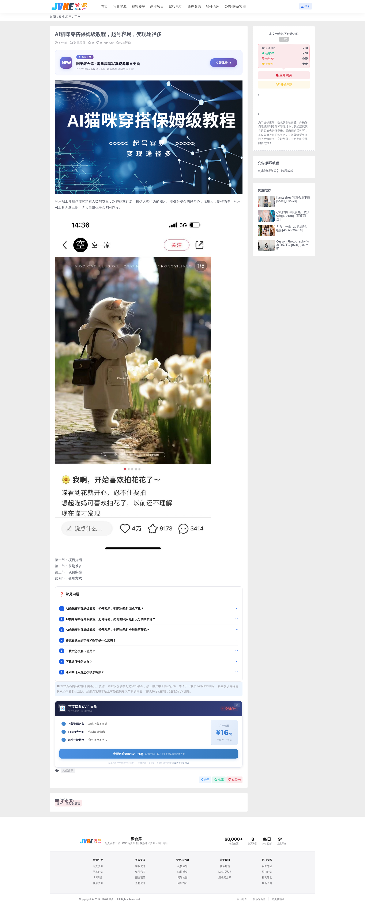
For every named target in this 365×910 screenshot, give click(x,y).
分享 (207, 779)
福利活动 (267, 877)
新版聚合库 (224, 877)
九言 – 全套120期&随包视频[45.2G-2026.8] (291, 228)
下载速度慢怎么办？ (79, 661)
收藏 (221, 779)
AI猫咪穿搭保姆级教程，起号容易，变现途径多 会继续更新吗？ (108, 630)
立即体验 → (223, 63)
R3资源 (98, 877)
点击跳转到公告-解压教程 (276, 171)
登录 (307, 6)
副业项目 (157, 6)
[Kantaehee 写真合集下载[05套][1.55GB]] (266, 201)
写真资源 (120, 6)
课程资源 (194, 6)
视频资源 (138, 6)
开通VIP (286, 84)
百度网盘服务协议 (180, 763)
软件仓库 (212, 6)
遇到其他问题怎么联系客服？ (85, 672)
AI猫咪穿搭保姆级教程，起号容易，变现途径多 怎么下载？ (105, 608)
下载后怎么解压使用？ (80, 651)
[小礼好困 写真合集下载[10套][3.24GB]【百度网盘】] (266, 216)
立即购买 (285, 75)
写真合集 (98, 871)
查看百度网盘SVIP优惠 (149, 754)
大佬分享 (67, 770)
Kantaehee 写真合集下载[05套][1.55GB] (293, 199)
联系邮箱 (225, 866)
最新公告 (267, 883)
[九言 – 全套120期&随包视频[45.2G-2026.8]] (266, 230)
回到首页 (182, 883)
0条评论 (125, 43)
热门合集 (267, 871)
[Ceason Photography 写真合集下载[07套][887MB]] (266, 245)
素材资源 (140, 883)
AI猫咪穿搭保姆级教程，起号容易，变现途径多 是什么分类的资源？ (110, 619)
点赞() (236, 779)
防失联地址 (224, 871)
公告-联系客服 (235, 6)
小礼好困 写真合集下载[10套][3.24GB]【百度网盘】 (292, 215)
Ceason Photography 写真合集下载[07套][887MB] (292, 245)
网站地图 (182, 877)
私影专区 (267, 866)
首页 (104, 6)
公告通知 (182, 866)
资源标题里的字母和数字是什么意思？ (91, 640)
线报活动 (175, 6)
